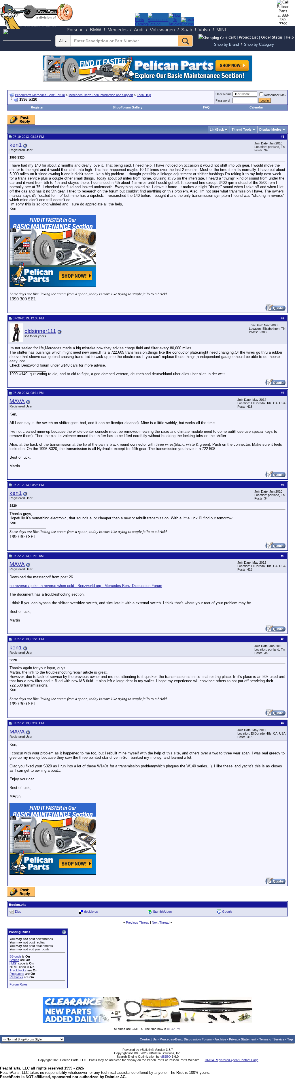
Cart (232, 37)
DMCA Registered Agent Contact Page (231, 1060)
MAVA (17, 401)
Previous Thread (137, 922)
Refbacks (16, 977)
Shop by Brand (226, 44)
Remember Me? (275, 95)
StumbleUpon (162, 911)
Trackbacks (18, 970)
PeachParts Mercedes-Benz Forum (40, 95)
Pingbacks (17, 973)
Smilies (14, 960)
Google (227, 911)
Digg (18, 911)
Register (37, 107)
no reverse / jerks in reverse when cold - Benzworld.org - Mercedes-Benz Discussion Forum (86, 586)
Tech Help (144, 95)
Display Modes (270, 129)
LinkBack (217, 129)
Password (222, 100)
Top (290, 1039)
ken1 (16, 145)
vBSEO (165, 1056)
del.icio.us (91, 911)
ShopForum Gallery (127, 107)
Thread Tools (241, 129)
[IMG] (13, 963)
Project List (248, 37)
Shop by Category (259, 44)
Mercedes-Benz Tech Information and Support (101, 95)
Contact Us (148, 1039)
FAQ (206, 107)
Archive (220, 1039)
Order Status (272, 37)
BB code (15, 956)
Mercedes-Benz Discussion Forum (186, 1039)
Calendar (256, 107)
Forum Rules (19, 984)
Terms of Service (271, 1039)
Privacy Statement (242, 1039)
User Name (223, 94)
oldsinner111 (40, 331)
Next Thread (160, 922)
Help (290, 37)
